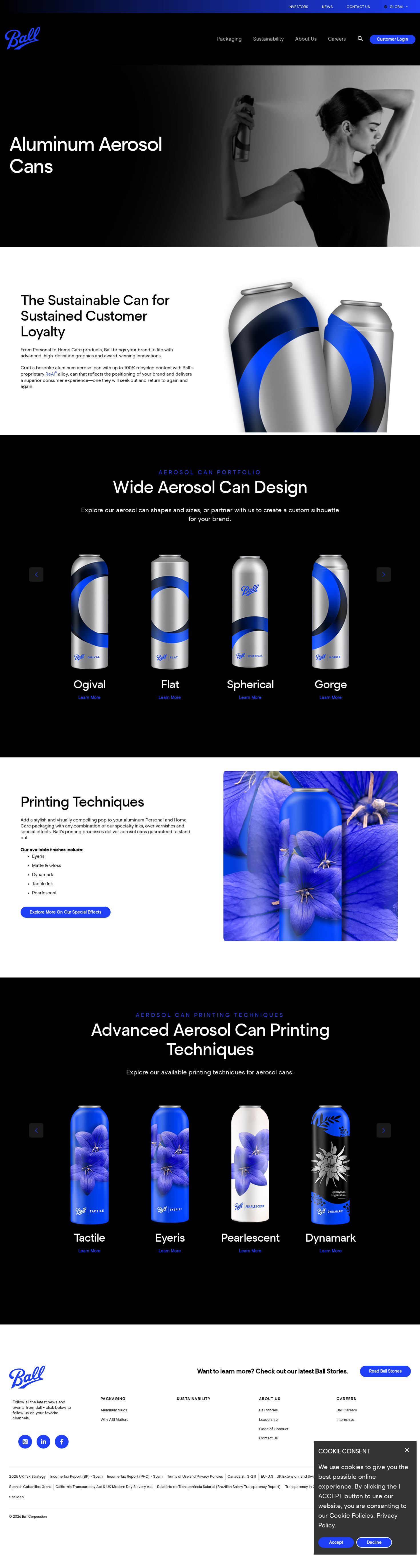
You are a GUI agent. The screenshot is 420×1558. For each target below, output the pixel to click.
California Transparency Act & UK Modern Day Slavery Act (104, 1487)
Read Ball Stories (385, 1371)
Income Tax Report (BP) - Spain (76, 1477)
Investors (298, 7)
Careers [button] (346, 1399)
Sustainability (268, 39)
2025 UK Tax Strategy (27, 1477)
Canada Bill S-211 (241, 1477)
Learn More (89, 697)
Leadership (268, 1420)
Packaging (229, 39)
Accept (336, 1542)
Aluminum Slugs (114, 1410)
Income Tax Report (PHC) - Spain (135, 1477)
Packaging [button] (113, 1399)
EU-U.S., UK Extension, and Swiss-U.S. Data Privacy (304, 1477)
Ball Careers (347, 1410)
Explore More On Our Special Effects (65, 912)
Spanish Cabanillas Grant (30, 1487)
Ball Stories (268, 1410)
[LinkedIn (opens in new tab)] (43, 1442)
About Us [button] (270, 1399)
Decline (374, 1542)
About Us (306, 39)
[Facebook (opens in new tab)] (62, 1442)
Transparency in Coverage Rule (311, 1487)
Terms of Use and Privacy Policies (195, 1477)
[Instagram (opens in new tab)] (25, 1442)
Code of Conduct (273, 1429)
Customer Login (392, 39)
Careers (337, 39)
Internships (346, 1420)
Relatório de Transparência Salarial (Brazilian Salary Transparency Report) (219, 1487)
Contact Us (358, 7)
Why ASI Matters (114, 1420)
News (327, 7)
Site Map (16, 1497)
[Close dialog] (407, 1450)
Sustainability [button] (194, 1399)
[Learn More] (89, 613)
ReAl (51, 374)
